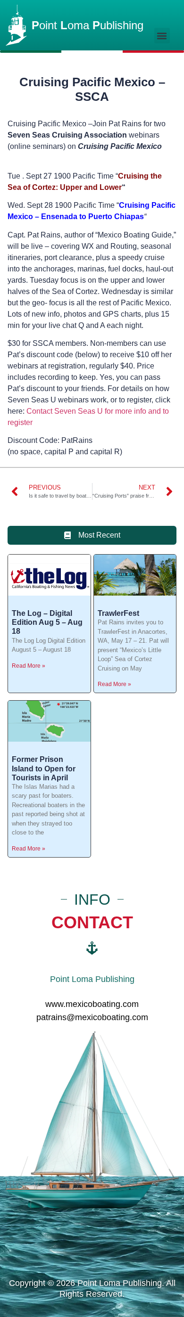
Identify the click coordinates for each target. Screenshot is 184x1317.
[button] (162, 35)
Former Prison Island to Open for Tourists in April (43, 768)
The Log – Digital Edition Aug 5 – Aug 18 (47, 622)
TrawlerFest (118, 613)
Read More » (28, 666)
